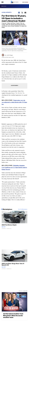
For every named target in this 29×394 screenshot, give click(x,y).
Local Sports (6, 12)
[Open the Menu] (2, 2)
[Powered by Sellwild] (25, 290)
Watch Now (24, 2)
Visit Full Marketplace (22, 209)
